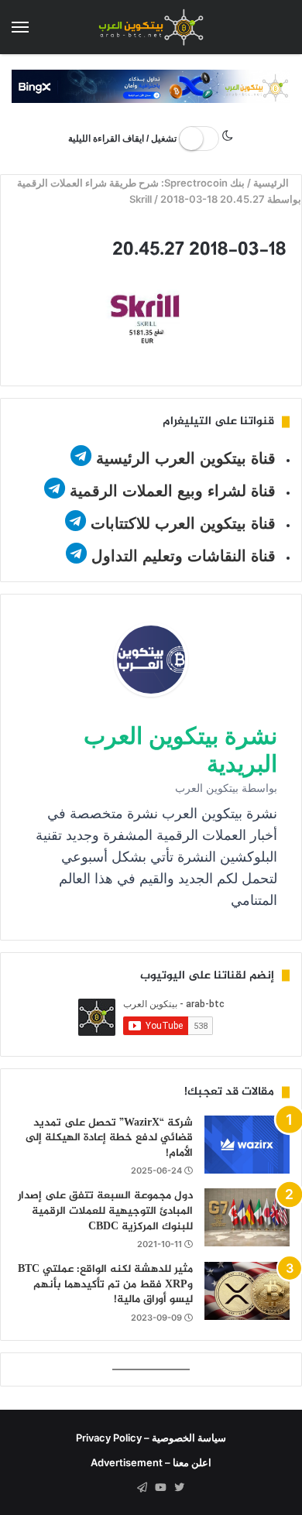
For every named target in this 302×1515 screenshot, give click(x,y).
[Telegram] (141, 1488)
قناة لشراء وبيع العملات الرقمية (173, 490)
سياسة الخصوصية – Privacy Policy (151, 1437)
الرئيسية (272, 183)
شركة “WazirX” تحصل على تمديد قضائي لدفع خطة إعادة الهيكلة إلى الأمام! (109, 1138)
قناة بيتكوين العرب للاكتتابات (181, 523)
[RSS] (123, 1488)
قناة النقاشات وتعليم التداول (183, 555)
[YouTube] (160, 1488)
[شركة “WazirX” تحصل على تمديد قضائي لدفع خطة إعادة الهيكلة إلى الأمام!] (247, 1145)
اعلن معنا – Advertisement (151, 1462)
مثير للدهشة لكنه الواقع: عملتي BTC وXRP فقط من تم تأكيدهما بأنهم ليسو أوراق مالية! (105, 1284)
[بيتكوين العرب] (151, 27)
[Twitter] (179, 1488)
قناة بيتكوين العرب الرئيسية (186, 458)
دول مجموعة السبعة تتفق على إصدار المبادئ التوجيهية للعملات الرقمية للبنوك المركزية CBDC (105, 1211)
